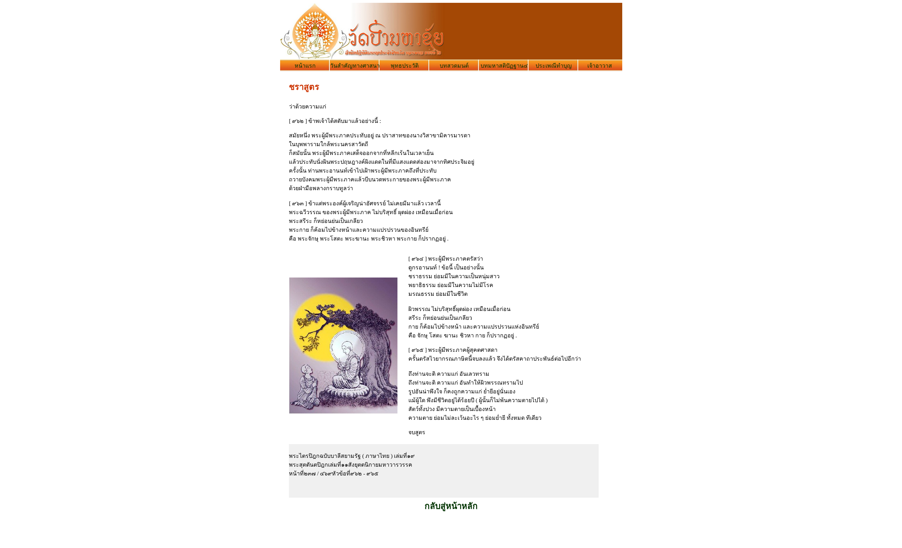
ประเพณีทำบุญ (554, 66)
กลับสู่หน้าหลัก (451, 506)
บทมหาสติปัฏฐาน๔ (504, 66)
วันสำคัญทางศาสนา (355, 66)
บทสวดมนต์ (454, 66)
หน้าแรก (305, 66)
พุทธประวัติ (405, 66)
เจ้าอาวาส (599, 66)
